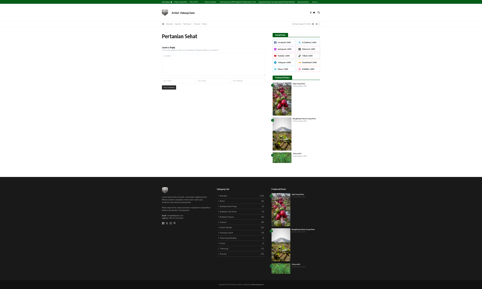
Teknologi (187, 24)
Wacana (197, 24)
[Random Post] (313, 24)
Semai (204, 24)
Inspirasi (178, 24)
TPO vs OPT (297, 154)
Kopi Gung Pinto (299, 84)
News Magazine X (257, 284)
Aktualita (169, 24)
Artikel (175, 12)
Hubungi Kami (187, 12)
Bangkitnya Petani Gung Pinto (304, 119)
